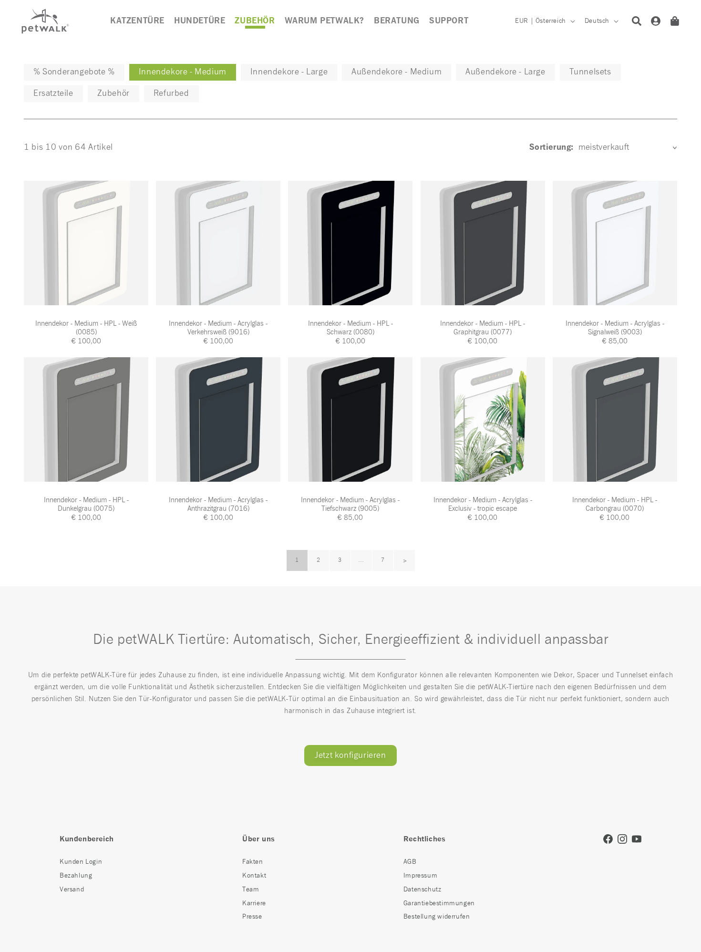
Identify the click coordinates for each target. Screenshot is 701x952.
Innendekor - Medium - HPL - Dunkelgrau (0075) (86, 504)
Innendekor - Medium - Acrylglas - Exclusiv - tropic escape (482, 504)
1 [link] (297, 560)
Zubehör (113, 93)
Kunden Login (81, 862)
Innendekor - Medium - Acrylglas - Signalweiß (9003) (615, 328)
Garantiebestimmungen (439, 903)
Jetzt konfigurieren (350, 755)
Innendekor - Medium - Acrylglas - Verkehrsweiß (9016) (218, 328)
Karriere (254, 903)
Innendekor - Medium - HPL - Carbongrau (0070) (614, 504)
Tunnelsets (590, 72)
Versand (72, 889)
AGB (410, 862)
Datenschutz (422, 889)
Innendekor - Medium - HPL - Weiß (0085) (86, 328)
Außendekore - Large (505, 72)
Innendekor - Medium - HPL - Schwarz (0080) (350, 328)
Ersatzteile (53, 93)
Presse (252, 916)
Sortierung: (551, 147)
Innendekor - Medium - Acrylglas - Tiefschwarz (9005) (350, 504)
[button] (255, 21)
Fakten (252, 862)
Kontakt (254, 875)
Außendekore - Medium (396, 72)
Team (250, 889)
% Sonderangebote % (74, 72)
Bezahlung (76, 875)
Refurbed (171, 93)
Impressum (420, 875)
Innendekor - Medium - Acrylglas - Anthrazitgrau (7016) (218, 504)
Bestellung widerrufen (436, 916)
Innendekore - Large (289, 72)
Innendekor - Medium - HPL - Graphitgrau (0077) (482, 328)
